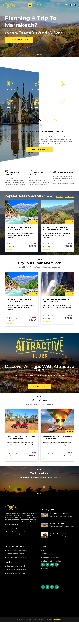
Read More (15, 524)
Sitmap (45, 568)
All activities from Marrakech (52, 561)
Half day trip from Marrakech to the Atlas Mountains (23, 554)
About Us (46, 554)
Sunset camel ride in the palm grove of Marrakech (55, 228)
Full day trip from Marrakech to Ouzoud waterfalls (20, 300)
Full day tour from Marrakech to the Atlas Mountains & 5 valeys (20, 228)
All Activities (69, 196)
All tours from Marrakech (51, 557)
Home (45, 550)
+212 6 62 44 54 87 (18, 531)
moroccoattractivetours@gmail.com (16, 534)
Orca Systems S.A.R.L (58, 619)
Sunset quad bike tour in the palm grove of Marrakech (59, 523)
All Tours (59, 196)
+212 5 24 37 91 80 (17, 529)
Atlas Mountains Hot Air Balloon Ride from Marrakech (59, 513)
